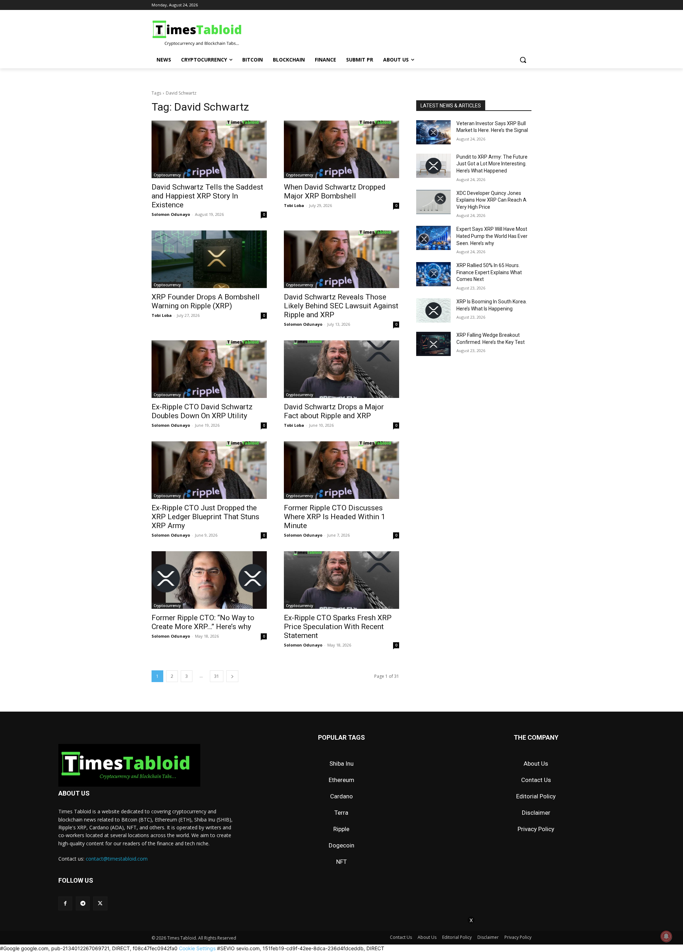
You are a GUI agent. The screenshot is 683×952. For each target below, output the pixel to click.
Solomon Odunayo (171, 214)
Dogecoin (341, 845)
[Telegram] (83, 903)
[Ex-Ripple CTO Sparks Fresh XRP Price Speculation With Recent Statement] (341, 580)
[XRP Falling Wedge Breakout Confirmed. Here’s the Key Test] (433, 344)
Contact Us (536, 779)
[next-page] (232, 676)
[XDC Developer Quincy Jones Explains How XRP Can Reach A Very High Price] (433, 202)
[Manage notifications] (666, 936)
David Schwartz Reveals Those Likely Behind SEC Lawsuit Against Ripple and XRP (341, 306)
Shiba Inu (341, 763)
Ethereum (341, 779)
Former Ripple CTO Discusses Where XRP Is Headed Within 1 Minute (334, 517)
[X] (100, 903)
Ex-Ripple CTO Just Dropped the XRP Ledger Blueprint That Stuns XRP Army (205, 517)
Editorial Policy (536, 796)
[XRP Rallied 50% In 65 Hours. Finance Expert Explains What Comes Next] (433, 274)
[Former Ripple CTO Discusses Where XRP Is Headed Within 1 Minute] (341, 470)
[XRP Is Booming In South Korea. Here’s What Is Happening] (433, 310)
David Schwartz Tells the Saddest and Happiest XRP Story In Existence (207, 196)
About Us (536, 763)
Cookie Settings (197, 948)
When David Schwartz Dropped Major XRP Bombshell (335, 191)
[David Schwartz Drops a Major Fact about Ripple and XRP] (341, 369)
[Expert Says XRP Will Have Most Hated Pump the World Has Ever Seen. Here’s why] (433, 238)
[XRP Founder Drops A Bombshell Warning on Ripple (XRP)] (209, 259)
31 (216, 676)
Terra (341, 812)
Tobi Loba (294, 205)
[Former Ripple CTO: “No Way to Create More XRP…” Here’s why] (209, 580)
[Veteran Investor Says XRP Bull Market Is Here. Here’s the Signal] (433, 132)
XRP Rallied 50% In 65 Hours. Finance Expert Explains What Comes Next (489, 272)
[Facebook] (65, 903)
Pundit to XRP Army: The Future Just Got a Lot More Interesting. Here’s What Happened (492, 164)
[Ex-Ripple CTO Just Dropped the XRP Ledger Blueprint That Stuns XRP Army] (209, 470)
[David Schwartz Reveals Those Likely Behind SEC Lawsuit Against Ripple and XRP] (341, 259)
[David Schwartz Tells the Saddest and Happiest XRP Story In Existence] (209, 149)
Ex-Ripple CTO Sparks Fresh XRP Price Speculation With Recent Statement (338, 626)
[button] (522, 59)
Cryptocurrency (167, 174)
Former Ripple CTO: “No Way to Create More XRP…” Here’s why (203, 622)
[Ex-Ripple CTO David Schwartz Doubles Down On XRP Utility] (209, 369)
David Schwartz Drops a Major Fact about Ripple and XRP (334, 411)
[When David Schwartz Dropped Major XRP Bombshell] (341, 149)
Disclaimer (536, 812)
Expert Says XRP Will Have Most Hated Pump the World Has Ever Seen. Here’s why (492, 236)
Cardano (341, 796)
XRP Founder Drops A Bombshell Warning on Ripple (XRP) (206, 301)
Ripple (341, 829)
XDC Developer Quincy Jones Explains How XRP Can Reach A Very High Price (491, 200)
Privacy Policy (536, 829)
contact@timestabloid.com (117, 858)
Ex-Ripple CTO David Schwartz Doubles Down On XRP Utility (202, 411)
